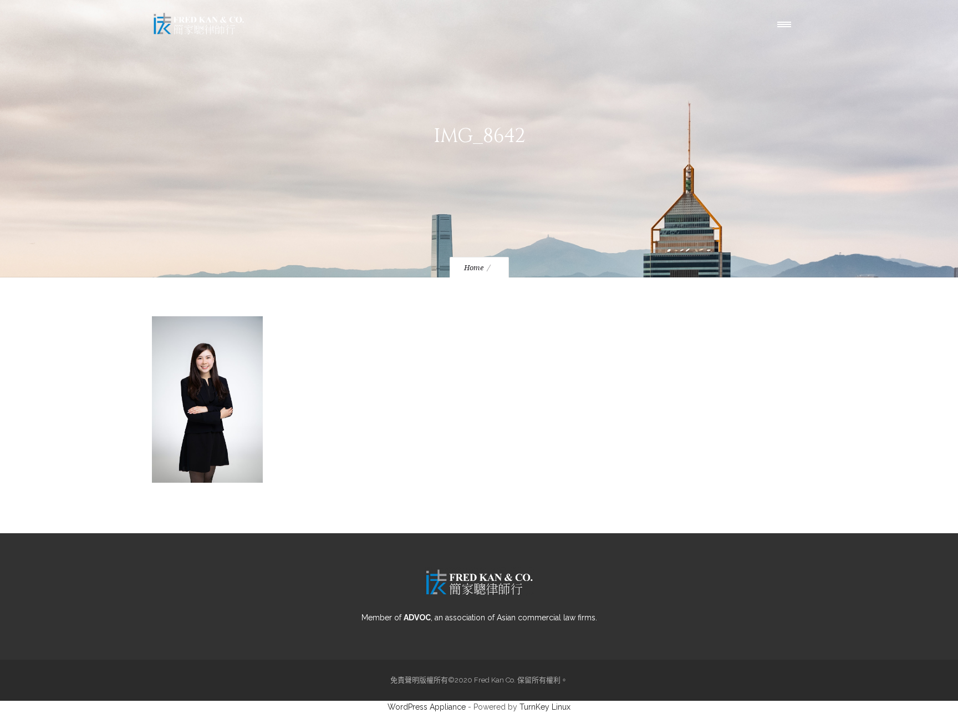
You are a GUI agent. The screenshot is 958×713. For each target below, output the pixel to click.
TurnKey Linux (544, 706)
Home (473, 268)
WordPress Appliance (427, 706)
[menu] (787, 24)
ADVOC (417, 617)
